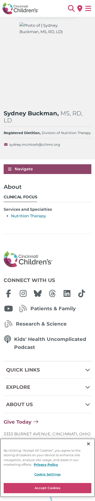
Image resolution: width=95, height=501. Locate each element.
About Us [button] (19, 404)
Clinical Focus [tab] (20, 197)
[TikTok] (81, 293)
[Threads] (52, 293)
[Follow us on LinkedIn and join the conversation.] (67, 293)
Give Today (17, 422)
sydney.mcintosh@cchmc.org (34, 144)
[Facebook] (8, 293)
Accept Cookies (48, 488)
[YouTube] (8, 308)
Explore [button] (18, 387)
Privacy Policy (46, 464)
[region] (47, 467)
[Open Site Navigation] (88, 8)
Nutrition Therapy (28, 216)
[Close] (88, 443)
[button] (71, 8)
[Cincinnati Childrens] (47, 259)
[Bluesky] (38, 293)
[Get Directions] (80, 8)
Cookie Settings (47, 474)
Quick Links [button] (23, 370)
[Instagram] (23, 293)
